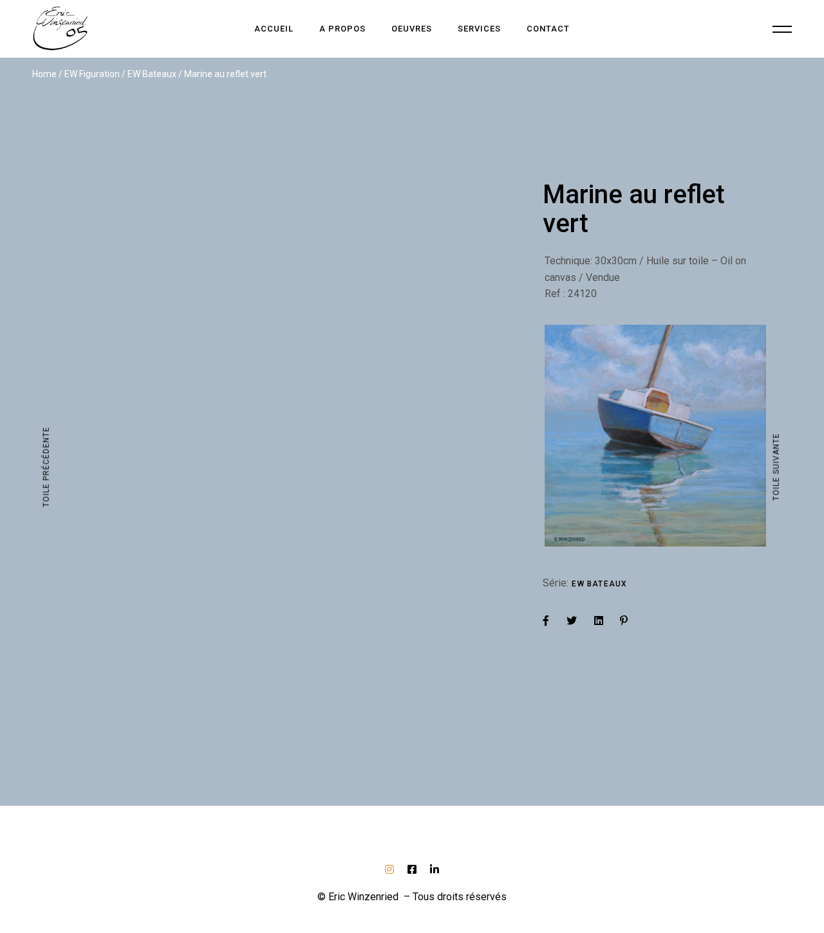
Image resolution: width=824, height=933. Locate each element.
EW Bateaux (599, 583)
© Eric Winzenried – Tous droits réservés (412, 897)
